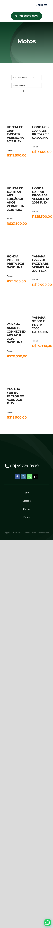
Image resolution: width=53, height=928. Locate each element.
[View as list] (28, 91)
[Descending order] (39, 77)
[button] (47, 922)
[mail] (35, 476)
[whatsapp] (29, 476)
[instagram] (23, 476)
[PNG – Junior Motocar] (11, 2)
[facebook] (17, 476)
